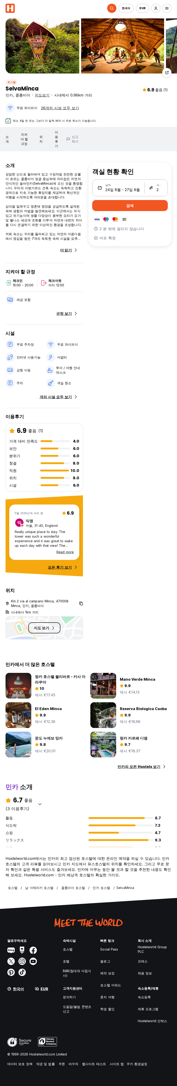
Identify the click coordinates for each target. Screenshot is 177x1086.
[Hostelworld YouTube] (33, 961)
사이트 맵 (117, 1064)
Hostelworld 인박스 (152, 1021)
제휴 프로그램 (148, 1009)
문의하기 (69, 997)
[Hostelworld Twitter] (11, 961)
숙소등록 (144, 997)
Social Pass (109, 949)
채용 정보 (145, 973)
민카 (9, 95)
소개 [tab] (7, 139)
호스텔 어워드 (110, 985)
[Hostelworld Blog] (11, 950)
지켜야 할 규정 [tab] (24, 139)
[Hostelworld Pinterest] (11, 972)
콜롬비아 (22, 95)
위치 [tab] (41, 139)
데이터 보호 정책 (19, 1064)
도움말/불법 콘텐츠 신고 (77, 1009)
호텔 (66, 961)
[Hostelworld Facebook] (33, 950)
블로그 (105, 961)
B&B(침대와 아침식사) (77, 973)
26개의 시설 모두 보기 (60, 108)
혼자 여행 (107, 997)
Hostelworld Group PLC (152, 949)
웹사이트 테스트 (94, 1064)
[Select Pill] (111, 8)
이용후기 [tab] (56, 139)
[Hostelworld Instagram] (22, 961)
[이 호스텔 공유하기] (166, 72)
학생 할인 (107, 1009)
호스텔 (11, 82)
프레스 (143, 961)
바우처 (73, 1064)
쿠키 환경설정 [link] (137, 1064)
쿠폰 (62, 1064)
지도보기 (42, 95)
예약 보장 (107, 973)
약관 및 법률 (45, 1064)
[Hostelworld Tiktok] (22, 972)
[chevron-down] (39, 804)
